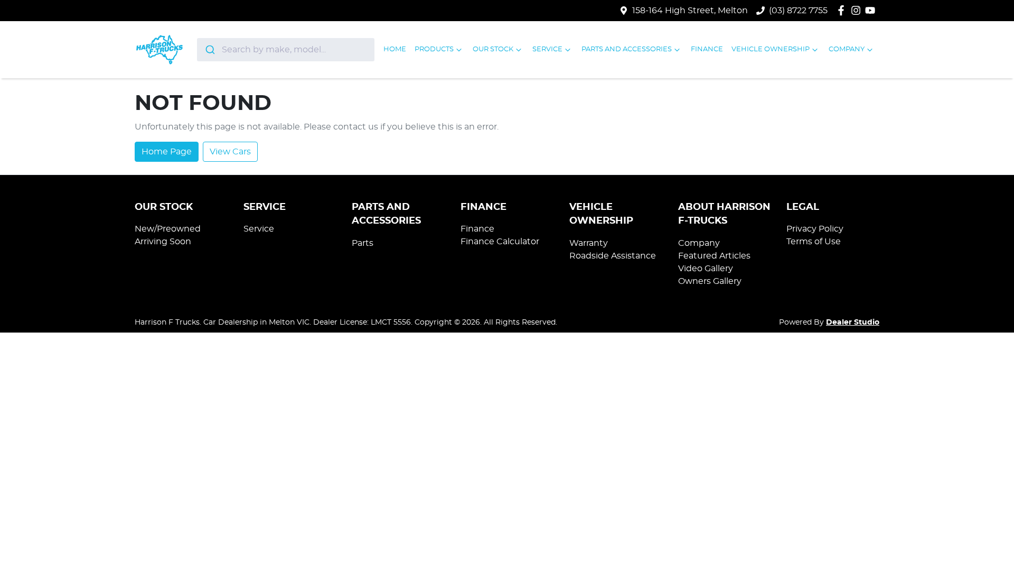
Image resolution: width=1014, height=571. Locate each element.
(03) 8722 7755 (798, 10)
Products (434, 49)
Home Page (167, 152)
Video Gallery (705, 268)
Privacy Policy (814, 229)
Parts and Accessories (626, 49)
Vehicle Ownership (770, 49)
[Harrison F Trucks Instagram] (858, 10)
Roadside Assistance (612, 256)
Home (394, 49)
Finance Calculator (500, 241)
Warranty (588, 243)
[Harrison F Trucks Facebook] (843, 10)
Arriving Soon (163, 241)
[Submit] (209, 49)
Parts (362, 243)
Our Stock (493, 49)
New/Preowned (168, 229)
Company (847, 49)
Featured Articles (714, 256)
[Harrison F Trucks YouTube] (872, 10)
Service (547, 49)
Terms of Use (813, 241)
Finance (707, 49)
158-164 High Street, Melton (690, 10)
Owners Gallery (709, 281)
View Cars (230, 152)
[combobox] (286, 49)
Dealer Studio (852, 322)
